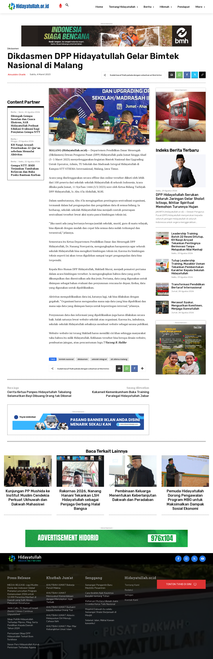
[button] (67, 5)
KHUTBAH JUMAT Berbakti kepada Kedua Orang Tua (60, 608)
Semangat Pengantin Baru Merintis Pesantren (98, 586)
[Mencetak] (171, 75)
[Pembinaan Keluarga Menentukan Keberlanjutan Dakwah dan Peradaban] (133, 471)
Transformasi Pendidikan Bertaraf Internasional (188, 286)
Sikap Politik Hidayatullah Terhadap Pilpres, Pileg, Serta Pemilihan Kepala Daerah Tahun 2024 (22, 624)
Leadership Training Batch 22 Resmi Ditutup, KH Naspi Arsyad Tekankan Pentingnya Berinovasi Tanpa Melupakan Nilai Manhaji (187, 241)
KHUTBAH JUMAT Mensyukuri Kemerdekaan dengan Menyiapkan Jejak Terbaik (59, 597)
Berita (13, 112)
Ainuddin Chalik (16, 74)
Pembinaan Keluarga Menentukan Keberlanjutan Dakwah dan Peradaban (132, 495)
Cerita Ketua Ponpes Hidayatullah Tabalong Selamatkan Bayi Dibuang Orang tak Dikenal (39, 394)
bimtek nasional (66, 359)
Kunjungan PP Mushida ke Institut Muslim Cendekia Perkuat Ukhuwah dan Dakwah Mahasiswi (27, 497)
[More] (142, 368)
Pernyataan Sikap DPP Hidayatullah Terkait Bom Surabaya (20, 636)
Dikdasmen (13, 48)
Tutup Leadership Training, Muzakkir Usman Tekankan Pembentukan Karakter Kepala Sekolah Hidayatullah (188, 267)
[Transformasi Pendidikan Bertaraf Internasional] (162, 289)
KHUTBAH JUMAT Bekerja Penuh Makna (60, 586)
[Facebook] (187, 75)
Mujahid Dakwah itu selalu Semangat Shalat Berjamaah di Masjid (100, 612)
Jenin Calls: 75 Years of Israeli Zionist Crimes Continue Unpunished (22, 611)
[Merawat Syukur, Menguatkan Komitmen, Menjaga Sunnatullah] (162, 307)
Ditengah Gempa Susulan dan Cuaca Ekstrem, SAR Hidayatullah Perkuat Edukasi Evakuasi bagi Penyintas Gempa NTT (25, 124)
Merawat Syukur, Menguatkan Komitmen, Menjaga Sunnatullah (187, 305)
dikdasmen (83, 359)
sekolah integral (99, 359)
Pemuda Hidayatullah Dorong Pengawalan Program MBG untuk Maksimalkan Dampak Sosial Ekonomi (185, 500)
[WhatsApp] (179, 75)
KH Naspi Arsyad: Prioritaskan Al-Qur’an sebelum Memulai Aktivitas (25, 149)
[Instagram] (186, 559)
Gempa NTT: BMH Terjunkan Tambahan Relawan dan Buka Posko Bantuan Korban (25, 170)
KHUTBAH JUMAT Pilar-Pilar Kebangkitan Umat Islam (61, 628)
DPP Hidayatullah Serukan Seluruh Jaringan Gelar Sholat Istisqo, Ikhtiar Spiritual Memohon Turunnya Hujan (180, 201)
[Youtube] (202, 559)
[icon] (60, 5)
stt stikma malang (119, 359)
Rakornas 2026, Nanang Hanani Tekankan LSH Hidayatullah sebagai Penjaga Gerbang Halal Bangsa (80, 500)
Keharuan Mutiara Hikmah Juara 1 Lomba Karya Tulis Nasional (101, 602)
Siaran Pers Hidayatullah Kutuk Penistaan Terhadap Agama (23, 646)
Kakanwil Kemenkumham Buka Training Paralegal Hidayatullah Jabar (120, 394)
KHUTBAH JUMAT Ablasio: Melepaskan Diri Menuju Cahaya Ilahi (60, 618)
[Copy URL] (202, 75)
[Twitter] (194, 75)
